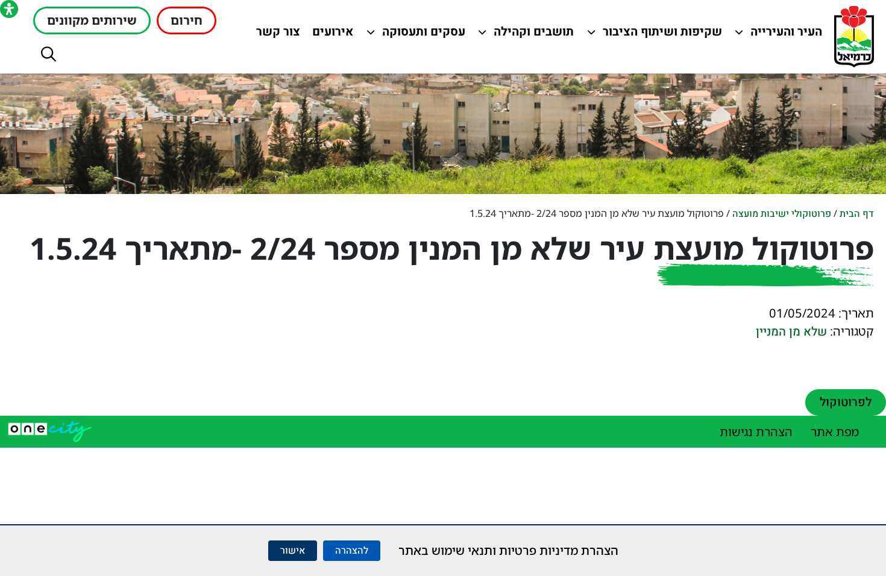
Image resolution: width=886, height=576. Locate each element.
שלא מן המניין (791, 331)
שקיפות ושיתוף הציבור (663, 34)
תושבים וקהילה (530, 34)
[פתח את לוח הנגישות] (9, 9)
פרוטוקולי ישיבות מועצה (781, 214)
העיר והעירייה (779, 34)
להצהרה (351, 550)
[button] (48, 53)
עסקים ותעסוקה (422, 34)
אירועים (330, 34)
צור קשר (275, 34)
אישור (292, 550)
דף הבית (857, 214)
